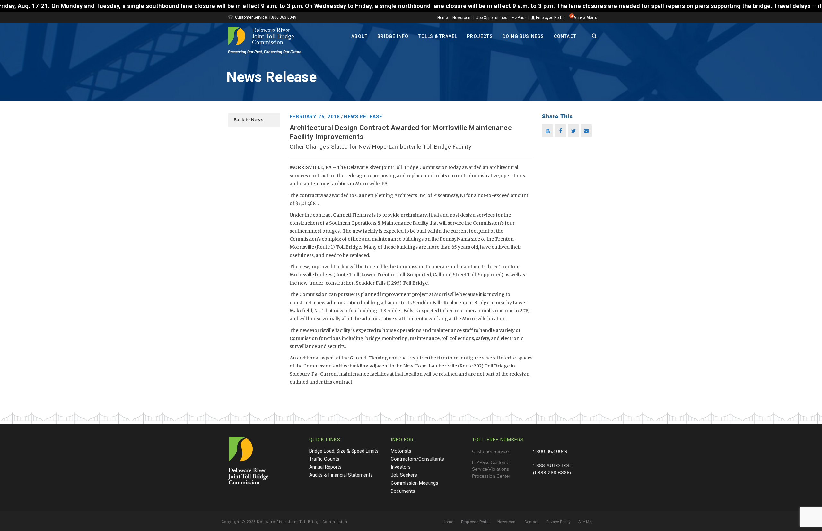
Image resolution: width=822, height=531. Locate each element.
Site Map (585, 522)
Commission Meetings (414, 483)
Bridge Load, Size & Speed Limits (344, 451)
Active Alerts (585, 17)
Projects (480, 36)
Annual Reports (325, 467)
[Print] (547, 130)
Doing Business (523, 36)
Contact (565, 36)
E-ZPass (519, 17)
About (359, 36)
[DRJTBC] (263, 36)
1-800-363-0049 (550, 451)
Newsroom (462, 17)
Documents (403, 491)
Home (442, 17)
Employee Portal (549, 18)
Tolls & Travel (437, 36)
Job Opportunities (491, 17)
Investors (401, 467)
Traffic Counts (324, 459)
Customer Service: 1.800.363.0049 (265, 17)
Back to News (248, 120)
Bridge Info (392, 36)
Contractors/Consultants (417, 459)
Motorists (401, 451)
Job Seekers (404, 475)
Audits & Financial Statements (341, 475)
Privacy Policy (558, 522)
